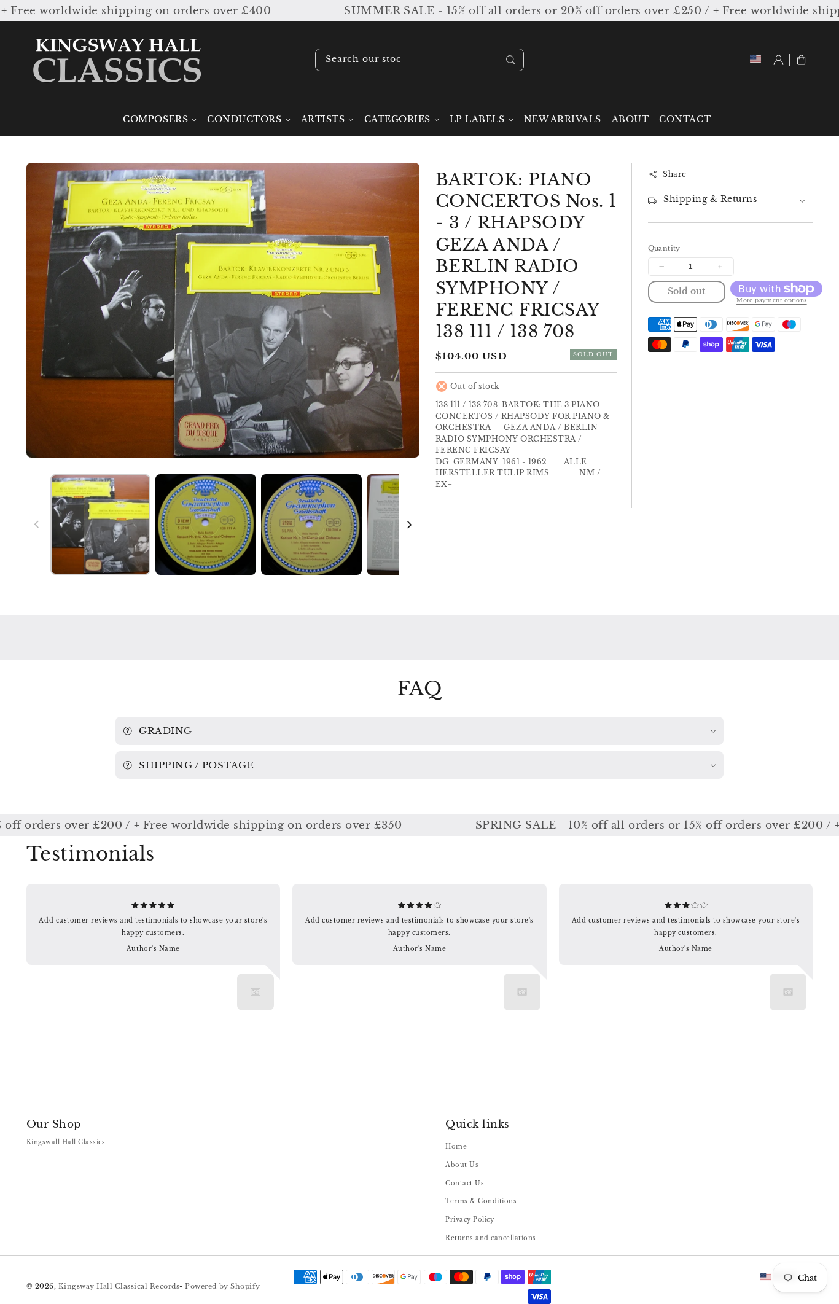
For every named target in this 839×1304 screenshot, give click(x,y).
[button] (801, 60)
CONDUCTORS (244, 119)
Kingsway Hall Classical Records (119, 1286)
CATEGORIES (397, 119)
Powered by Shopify (222, 1286)
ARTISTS (323, 119)
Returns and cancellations (490, 1238)
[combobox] (419, 60)
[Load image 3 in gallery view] (311, 524)
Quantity (664, 248)
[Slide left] (36, 524)
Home (456, 1146)
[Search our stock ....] (510, 59)
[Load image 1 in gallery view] (100, 524)
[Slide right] (409, 524)
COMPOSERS (155, 119)
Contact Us (464, 1183)
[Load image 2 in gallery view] (205, 524)
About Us (461, 1165)
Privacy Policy (469, 1220)
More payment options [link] (771, 300)
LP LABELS (477, 119)
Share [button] (675, 174)
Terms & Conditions (481, 1201)
